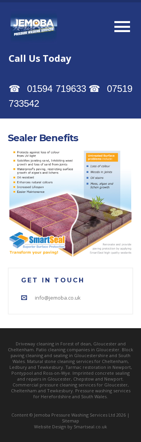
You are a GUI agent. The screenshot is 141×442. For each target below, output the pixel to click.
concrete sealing (112, 373)
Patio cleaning (50, 349)
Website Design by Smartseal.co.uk (70, 426)
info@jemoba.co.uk (58, 297)
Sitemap (70, 421)
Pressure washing (93, 390)
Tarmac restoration (85, 367)
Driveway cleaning (35, 344)
